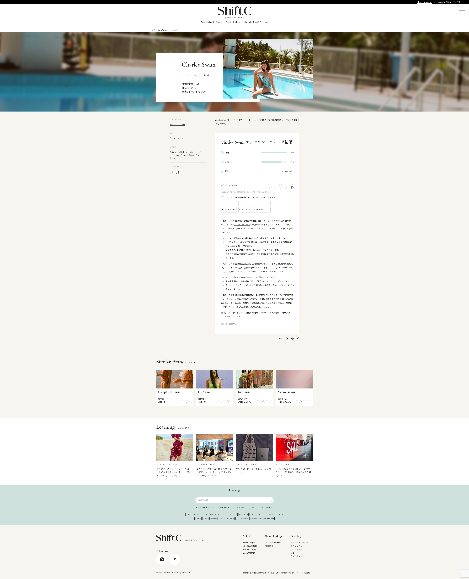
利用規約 (246, 573)
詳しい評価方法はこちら (261, 192)
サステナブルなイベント (258, 514)
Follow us (451, 572)
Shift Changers (261, 22)
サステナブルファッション (211, 514)
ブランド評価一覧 (273, 542)
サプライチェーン (242, 225)
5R (223, 514)
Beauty (229, 22)
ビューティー (238, 507)
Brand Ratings (162, 30)
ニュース (252, 507)
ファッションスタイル (275, 514)
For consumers (424, 2)
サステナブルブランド (193, 514)
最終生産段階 (231, 281)
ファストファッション (226, 518)
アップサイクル (232, 514)
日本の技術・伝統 (256, 518)
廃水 (260, 221)
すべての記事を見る (204, 507)
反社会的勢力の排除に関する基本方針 (265, 573)
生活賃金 (256, 264)
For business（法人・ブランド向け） (450, 2)
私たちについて (250, 549)
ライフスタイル (266, 507)
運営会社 (307, 573)
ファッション (223, 507)
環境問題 (198, 518)
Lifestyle (248, 22)
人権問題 (206, 518)
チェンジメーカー (242, 518)
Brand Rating (206, 22)
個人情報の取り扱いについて (291, 573)
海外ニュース (243, 514)
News (237, 22)
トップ (152, 30)
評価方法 (269, 546)
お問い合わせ (249, 553)
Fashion (218, 22)
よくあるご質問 (250, 546)
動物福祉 (214, 518)
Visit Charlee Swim (177, 125)
